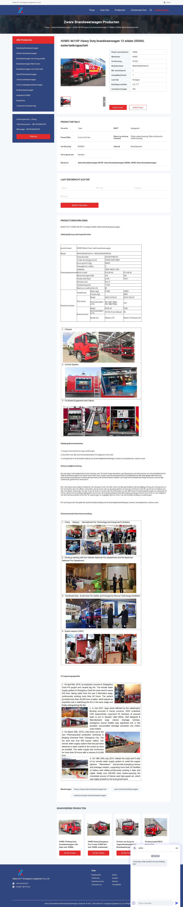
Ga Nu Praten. (118, 108)
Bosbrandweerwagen (24, 90)
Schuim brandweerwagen (26, 53)
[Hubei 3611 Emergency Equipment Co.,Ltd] (20, 10)
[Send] (177, 903)
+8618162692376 (33, 129)
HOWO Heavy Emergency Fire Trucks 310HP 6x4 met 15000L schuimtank (98, 844)
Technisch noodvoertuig (26, 106)
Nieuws (114, 875)
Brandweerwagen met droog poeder (30, 59)
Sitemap (115, 881)
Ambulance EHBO (23, 95)
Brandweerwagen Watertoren (28, 64)
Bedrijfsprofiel (96, 875)
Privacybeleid (116, 885)
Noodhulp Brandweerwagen (27, 48)
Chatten (33, 136)
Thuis (47, 27)
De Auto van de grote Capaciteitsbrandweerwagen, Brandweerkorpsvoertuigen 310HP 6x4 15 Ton (127, 845)
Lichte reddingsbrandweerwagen (29, 85)
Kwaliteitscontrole (98, 881)
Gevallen (115, 878)
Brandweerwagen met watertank (29, 69)
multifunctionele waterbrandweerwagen (90, 795)
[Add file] (133, 903)
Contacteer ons (97, 885)
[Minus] (176, 848)
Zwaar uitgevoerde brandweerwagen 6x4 (90, 789)
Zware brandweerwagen (61, 27)
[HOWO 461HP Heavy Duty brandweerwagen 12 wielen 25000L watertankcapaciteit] (83, 72)
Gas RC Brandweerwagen (26, 74)
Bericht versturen (79, 205)
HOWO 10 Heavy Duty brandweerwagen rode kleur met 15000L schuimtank (68, 845)
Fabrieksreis (96, 878)
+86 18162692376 (39, 124)
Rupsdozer (20, 101)
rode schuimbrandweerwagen (126, 789)
